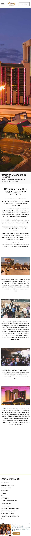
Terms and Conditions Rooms (10, 516)
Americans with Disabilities (9, 501)
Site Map (3, 518)
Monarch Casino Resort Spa (9, 233)
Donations (4, 490)
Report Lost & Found (7, 513)
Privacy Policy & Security (8, 511)
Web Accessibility (6, 503)
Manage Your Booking (7, 485)
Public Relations (6, 488)
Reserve (24, 4)
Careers (3, 493)
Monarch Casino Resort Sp (8, 220)
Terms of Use (5, 506)
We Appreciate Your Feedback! (10, 508)
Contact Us (4, 483)
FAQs (2, 495)
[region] (2, 4)
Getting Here (5, 498)
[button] (3, 308)
